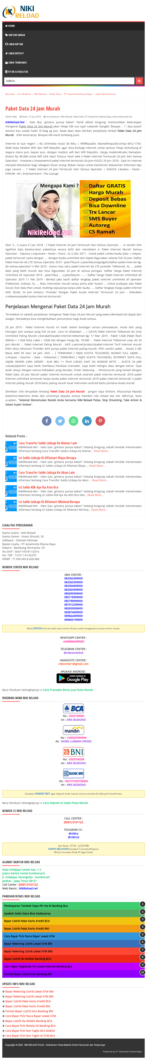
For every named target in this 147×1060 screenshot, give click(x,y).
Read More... (102, 451)
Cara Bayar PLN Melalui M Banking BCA (30, 1025)
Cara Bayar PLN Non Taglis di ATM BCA (30, 1035)
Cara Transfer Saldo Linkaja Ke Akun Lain (46, 472)
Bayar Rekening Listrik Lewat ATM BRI (28, 943)
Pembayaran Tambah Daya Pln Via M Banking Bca (36, 906)
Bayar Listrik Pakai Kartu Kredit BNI (26, 928)
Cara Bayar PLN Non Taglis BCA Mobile (30, 1030)
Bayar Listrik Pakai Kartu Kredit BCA (27, 921)
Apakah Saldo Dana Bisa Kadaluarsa (27, 913)
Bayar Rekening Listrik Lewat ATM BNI (28, 951)
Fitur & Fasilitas (17, 71)
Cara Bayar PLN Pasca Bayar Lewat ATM (29, 936)
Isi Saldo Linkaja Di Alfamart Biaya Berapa (47, 457)
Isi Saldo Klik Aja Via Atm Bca (38, 487)
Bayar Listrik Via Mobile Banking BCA (27, 959)
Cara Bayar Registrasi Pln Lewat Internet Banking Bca (38, 966)
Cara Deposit (16, 53)
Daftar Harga (16, 35)
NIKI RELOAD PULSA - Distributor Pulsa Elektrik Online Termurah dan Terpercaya (64, 1044)
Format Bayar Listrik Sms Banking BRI (28, 974)
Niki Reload (66, 116)
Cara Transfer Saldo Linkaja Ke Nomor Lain (47, 443)
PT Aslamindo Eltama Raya (98, 116)
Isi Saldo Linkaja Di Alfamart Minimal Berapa (49, 501)
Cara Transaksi (17, 62)
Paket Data (78, 116)
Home (11, 26)
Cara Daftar (15, 44)
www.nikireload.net (122, 116)
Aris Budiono (53, 116)
